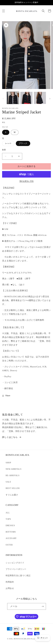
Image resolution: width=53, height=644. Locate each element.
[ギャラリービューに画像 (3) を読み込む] (40, 98)
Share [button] (7, 396)
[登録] (43, 606)
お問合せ (10, 588)
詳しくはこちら (10, 437)
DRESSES (10, 525)
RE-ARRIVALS (13, 475)
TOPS (8, 519)
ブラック (23, 143)
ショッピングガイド (15, 563)
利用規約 (10, 582)
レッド (9, 144)
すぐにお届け (12, 495)
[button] (3, 11)
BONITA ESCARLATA (22, 639)
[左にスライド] (3, 99)
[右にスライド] (50, 99)
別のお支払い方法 (27, 181)
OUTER (9, 545)
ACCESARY (11, 538)
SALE (8, 482)
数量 (4, 150)
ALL (8, 513)
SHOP (8, 463)
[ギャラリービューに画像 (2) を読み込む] (26, 98)
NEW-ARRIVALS (13, 469)
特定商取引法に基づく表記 (18, 575)
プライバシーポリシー (16, 569)
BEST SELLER (13, 488)
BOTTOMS (11, 532)
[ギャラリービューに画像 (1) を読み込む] (13, 98)
